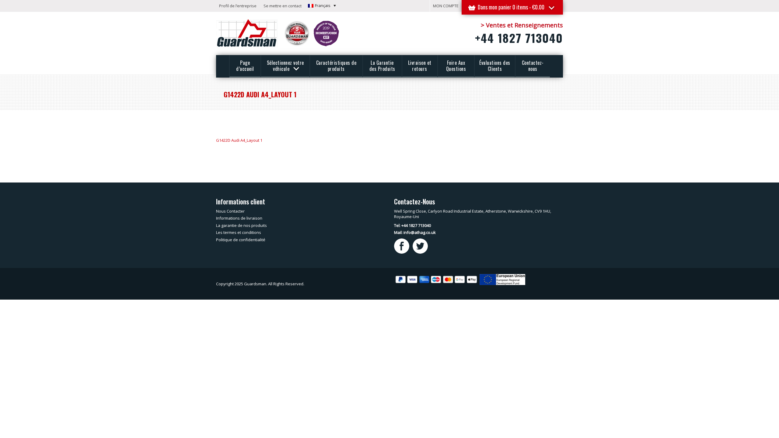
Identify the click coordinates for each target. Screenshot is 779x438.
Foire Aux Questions (456, 65)
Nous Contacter (230, 211)
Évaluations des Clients (494, 65)
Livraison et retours (419, 65)
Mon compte (446, 6)
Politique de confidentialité (240, 239)
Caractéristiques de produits (336, 65)
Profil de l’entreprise (238, 6)
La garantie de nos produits (241, 225)
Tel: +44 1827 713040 (412, 225)
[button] (322, 5)
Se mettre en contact (283, 6)
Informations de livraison (239, 218)
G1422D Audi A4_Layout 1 (239, 140)
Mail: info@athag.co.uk (415, 232)
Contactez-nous (533, 65)
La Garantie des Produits (382, 65)
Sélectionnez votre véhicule (285, 65)
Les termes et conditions (238, 232)
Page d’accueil (245, 65)
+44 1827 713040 (519, 37)
